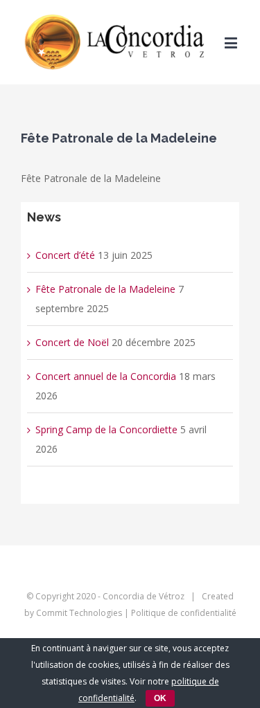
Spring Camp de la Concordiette (106, 429)
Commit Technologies (79, 613)
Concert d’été (65, 255)
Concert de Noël (72, 342)
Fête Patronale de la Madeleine (105, 289)
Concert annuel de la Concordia (105, 376)
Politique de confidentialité (183, 613)
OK (160, 698)
